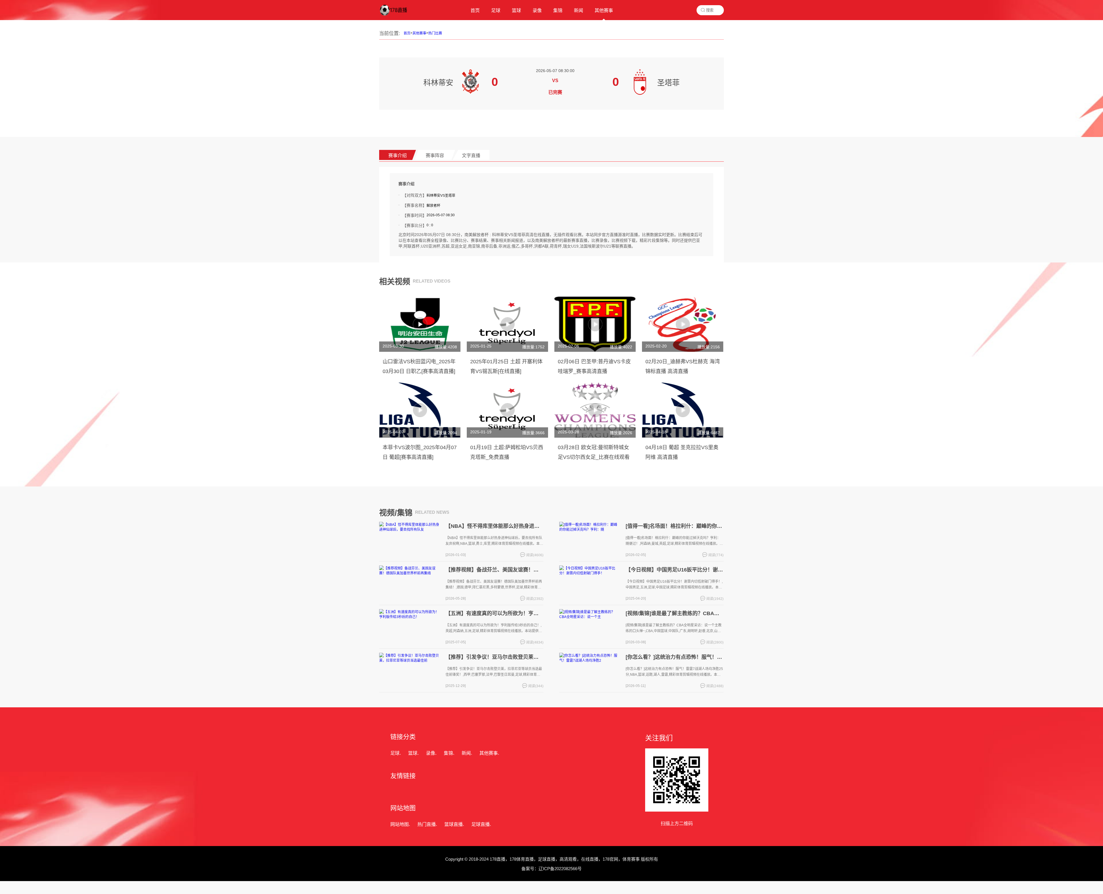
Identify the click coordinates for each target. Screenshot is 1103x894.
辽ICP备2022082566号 (560, 868)
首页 (407, 33)
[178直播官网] (399, 16)
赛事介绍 (397, 155)
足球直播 (480, 824)
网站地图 (399, 824)
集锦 (448, 753)
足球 (395, 753)
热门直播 (426, 824)
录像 (430, 753)
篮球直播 (453, 824)
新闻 (466, 753)
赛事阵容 (435, 155)
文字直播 (471, 155)
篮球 (412, 753)
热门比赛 (435, 33)
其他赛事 (419, 33)
